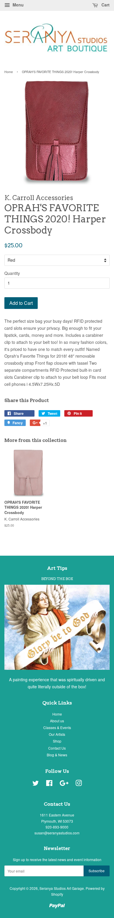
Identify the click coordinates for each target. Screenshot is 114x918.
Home (8, 72)
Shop (57, 740)
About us (57, 720)
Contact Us (57, 747)
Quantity (12, 273)
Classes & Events (57, 727)
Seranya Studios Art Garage (61, 888)
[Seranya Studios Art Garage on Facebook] (49, 784)
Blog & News (57, 754)
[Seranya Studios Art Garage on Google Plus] (64, 784)
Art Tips (57, 568)
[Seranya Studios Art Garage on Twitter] (35, 784)
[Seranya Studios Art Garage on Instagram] (78, 784)
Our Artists (57, 734)
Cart (105, 5)
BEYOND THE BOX (57, 579)
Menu (17, 5)
